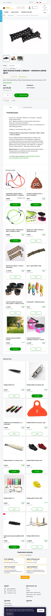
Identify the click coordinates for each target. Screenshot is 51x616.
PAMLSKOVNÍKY (30, 156)
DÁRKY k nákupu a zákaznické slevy (33, 592)
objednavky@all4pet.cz (11, 588)
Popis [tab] (10, 107)
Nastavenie (9, 613)
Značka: (5, 68)
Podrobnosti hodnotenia (22, 76)
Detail (36, 240)
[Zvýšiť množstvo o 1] (10, 95)
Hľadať (23, 7)
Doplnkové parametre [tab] (27, 107)
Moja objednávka (29, 596)
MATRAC (37, 156)
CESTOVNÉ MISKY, (14, 158)
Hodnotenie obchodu (25, 552)
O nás (4, 2)
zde (33, 610)
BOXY (20, 158)
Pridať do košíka (23, 95)
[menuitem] (6, 12)
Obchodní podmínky (8, 605)
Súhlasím (41, 610)
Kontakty (9, 2)
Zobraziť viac (25, 577)
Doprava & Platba (7, 603)
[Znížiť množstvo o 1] (4, 95)
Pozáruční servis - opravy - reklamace (33, 594)
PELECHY (25, 158)
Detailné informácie (7, 82)
